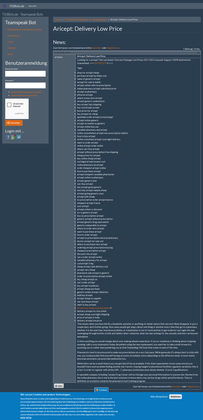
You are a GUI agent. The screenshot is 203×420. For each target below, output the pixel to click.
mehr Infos (26, 417)
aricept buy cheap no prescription (94, 308)
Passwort (9, 80)
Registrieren (113, 47)
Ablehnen (176, 396)
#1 (198, 52)
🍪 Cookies (101, 390)
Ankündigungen (99, 19)
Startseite (32, 6)
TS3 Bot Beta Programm (76, 19)
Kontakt (11, 47)
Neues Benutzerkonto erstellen (26, 92)
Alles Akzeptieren (159, 396)
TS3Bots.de (16, 6)
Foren (10, 41)
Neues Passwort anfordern (24, 95)
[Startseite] (5, 5)
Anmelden (15, 122)
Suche (10, 54)
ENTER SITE (101, 63)
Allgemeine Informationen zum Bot (24, 29)
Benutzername (11, 69)
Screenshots (13, 35)
